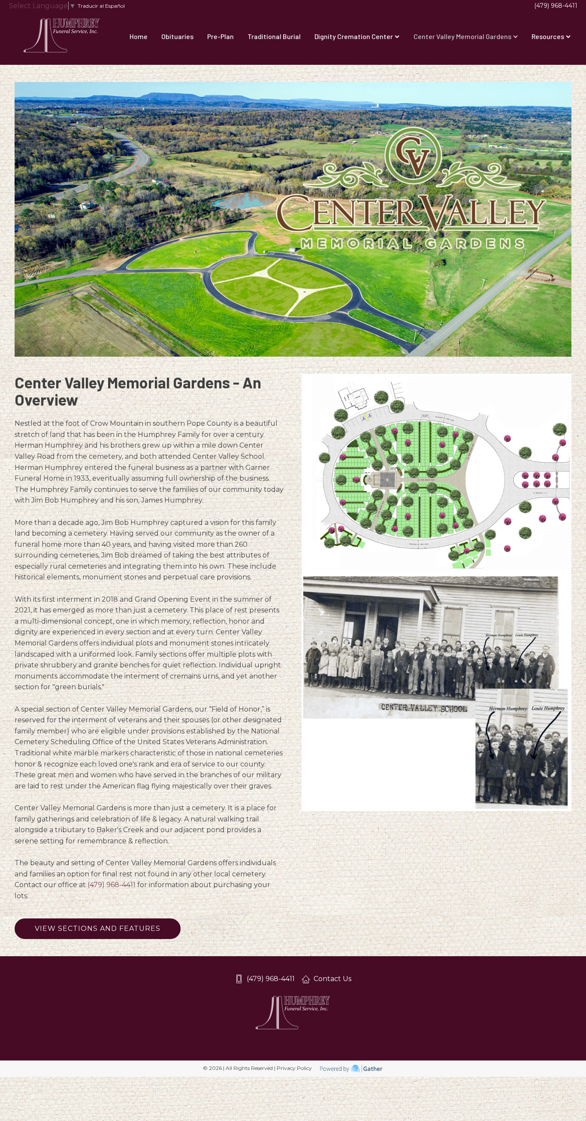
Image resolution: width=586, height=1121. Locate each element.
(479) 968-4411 (555, 5)
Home (139, 36)
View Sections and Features (97, 928)
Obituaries (177, 36)
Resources (548, 36)
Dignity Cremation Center (353, 36)
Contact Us (332, 979)
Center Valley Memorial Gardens (462, 36)
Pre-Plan (220, 36)
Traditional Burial (274, 36)
